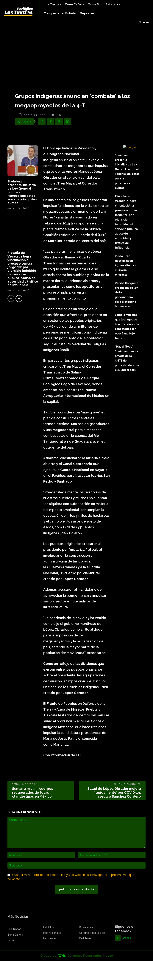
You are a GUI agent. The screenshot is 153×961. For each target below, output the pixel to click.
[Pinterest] (59, 121)
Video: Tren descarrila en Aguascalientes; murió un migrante (126, 265)
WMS (62, 955)
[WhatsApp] (67, 121)
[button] (144, 22)
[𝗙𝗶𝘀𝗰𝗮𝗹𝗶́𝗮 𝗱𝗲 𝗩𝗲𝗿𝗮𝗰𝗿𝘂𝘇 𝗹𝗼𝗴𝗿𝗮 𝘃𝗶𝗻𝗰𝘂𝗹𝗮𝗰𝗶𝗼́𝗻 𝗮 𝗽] (22, 232)
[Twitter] (50, 121)
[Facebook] (42, 121)
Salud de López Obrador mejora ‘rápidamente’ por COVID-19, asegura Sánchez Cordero (114, 792)
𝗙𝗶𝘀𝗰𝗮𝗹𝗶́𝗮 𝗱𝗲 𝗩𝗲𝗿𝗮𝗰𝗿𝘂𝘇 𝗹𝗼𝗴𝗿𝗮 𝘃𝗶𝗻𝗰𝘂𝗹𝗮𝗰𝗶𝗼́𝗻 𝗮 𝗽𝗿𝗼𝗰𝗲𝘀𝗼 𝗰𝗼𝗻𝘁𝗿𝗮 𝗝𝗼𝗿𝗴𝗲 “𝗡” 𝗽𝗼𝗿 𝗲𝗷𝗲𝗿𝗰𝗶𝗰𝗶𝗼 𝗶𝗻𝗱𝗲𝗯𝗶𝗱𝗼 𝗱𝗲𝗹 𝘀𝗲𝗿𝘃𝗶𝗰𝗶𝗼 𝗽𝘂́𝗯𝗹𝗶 (22, 269)
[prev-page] (10, 298)
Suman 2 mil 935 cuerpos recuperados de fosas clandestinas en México (32, 792)
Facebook (126, 937)
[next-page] (18, 298)
